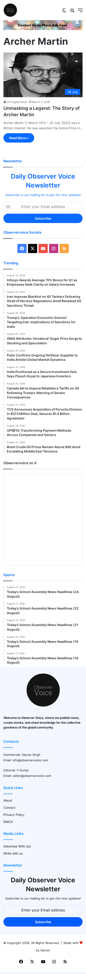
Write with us (13, 853)
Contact (9, 807)
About (7, 800)
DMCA (8, 822)
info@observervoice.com (30, 760)
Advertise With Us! (17, 846)
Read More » (18, 138)
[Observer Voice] (10, 10)
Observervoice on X (19, 463)
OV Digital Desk (17, 102)
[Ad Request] (43, 29)
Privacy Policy (14, 815)
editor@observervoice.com (32, 776)
